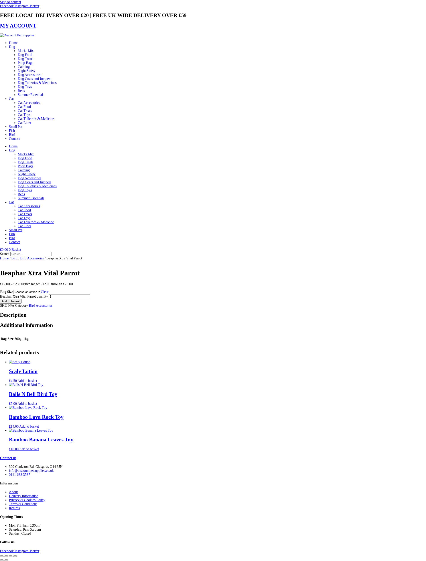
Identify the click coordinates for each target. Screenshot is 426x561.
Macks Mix (26, 51)
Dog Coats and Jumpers (34, 79)
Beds (21, 91)
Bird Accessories (32, 258)
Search (5, 254)
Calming (24, 67)
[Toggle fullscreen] (6, 556)
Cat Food (24, 107)
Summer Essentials (31, 95)
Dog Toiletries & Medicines (37, 83)
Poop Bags (25, 63)
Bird (12, 134)
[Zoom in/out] (2, 556)
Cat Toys (24, 115)
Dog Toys (25, 87)
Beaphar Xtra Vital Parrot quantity (24, 296)
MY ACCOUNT (18, 26)
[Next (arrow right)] (6, 560)
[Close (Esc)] (15, 556)
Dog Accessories (29, 75)
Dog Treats (25, 59)
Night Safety (27, 71)
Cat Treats (25, 111)
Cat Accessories (29, 103)
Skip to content (10, 2)
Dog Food (25, 55)
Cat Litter (24, 122)
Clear (44, 292)
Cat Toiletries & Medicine (36, 118)
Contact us (8, 458)
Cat (11, 99)
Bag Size (6, 292)
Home (13, 43)
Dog (12, 47)
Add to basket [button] (27, 381)
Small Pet (15, 126)
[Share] (10, 556)
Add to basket (11, 301)
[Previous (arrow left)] (2, 560)
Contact (14, 138)
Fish (12, 130)
